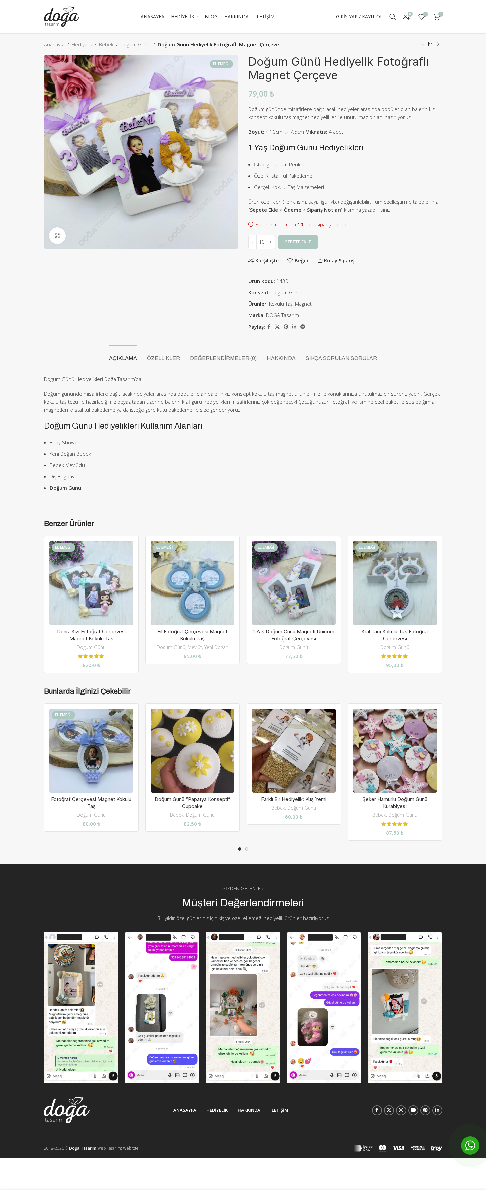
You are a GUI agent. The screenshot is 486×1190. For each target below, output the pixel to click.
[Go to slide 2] (246, 849)
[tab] (123, 355)
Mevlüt (195, 647)
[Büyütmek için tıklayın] (57, 235)
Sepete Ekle (298, 242)
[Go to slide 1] (239, 849)
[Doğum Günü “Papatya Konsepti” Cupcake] (192, 751)
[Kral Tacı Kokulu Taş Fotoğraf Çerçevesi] (395, 583)
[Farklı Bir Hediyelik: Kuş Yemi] (294, 751)
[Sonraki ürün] (438, 44)
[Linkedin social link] (294, 326)
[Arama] (392, 16)
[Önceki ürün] (422, 44)
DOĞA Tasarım (282, 315)
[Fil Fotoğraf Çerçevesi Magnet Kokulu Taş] (192, 583)
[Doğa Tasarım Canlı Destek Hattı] (470, 1145)
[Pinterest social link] (286, 326)
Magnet (303, 303)
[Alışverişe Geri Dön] (430, 44)
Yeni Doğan (216, 647)
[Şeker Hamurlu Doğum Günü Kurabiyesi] (395, 751)
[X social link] (277, 326)
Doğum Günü (135, 44)
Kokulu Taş (281, 303)
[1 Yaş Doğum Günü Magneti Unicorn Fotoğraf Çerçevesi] (294, 583)
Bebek (106, 44)
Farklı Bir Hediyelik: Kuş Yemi (293, 799)
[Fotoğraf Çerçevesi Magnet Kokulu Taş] (91, 751)
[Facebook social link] (269, 326)
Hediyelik (82, 44)
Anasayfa (54, 44)
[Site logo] (61, 16)
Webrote (131, 1148)
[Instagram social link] (401, 1110)
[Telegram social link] (302, 326)
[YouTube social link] (413, 1110)
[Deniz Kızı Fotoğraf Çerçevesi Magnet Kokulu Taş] (91, 583)
